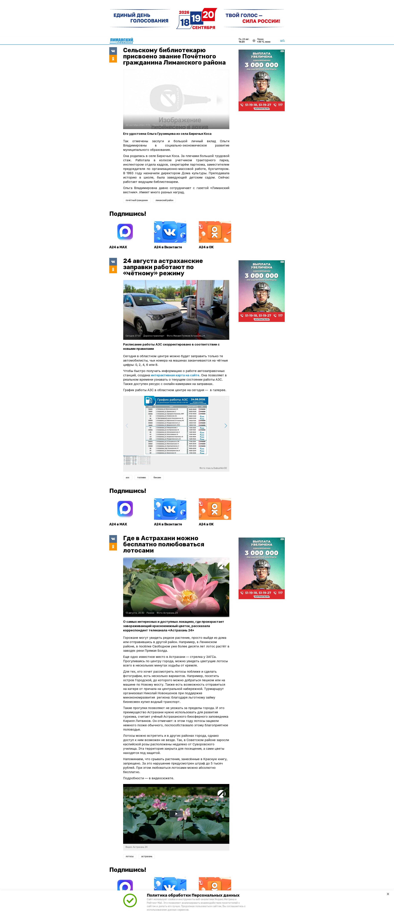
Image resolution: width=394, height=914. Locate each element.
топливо (141, 477)
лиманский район (164, 200)
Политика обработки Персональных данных (193, 895)
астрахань (146, 856)
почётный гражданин (137, 200)
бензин (157, 477)
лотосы (130, 856)
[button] (226, 425)
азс (127, 477)
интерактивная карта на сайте (175, 375)
